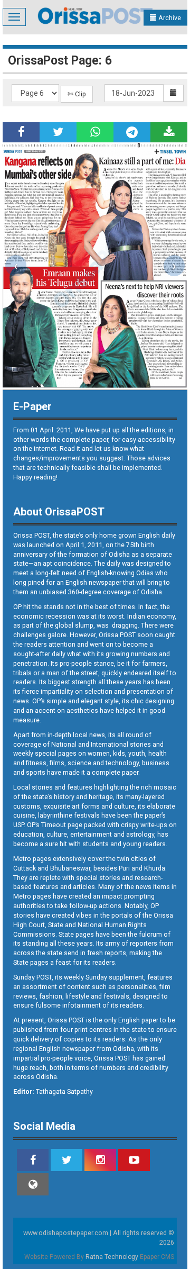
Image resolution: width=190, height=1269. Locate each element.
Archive (169, 18)
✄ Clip (77, 94)
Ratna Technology (112, 1257)
